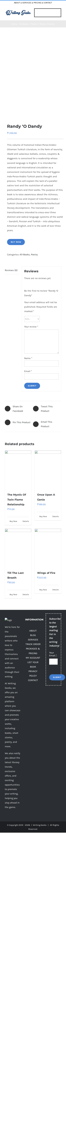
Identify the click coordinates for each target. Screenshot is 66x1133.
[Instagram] (48, 703)
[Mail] (48, 718)
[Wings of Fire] (48, 548)
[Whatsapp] (54, 710)
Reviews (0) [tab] (11, 270)
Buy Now (16, 242)
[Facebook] (48, 696)
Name (28, 358)
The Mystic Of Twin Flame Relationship (16, 499)
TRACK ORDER (33, 644)
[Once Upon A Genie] (48, 470)
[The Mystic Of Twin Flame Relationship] (18, 470)
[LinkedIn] (48, 710)
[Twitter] (54, 696)
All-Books (25, 254)
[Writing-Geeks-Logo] (18, 11)
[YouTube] (54, 703)
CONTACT (48, 2)
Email (28, 371)
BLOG (33, 635)
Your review (31, 326)
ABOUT (17, 2)
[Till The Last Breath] (18, 548)
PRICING (37, 2)
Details (26, 521)
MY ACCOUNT (33, 657)
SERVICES (26, 2)
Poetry (34, 254)
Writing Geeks (39, 825)
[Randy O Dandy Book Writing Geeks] (33, 75)
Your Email (53, 654)
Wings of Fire (46, 572)
